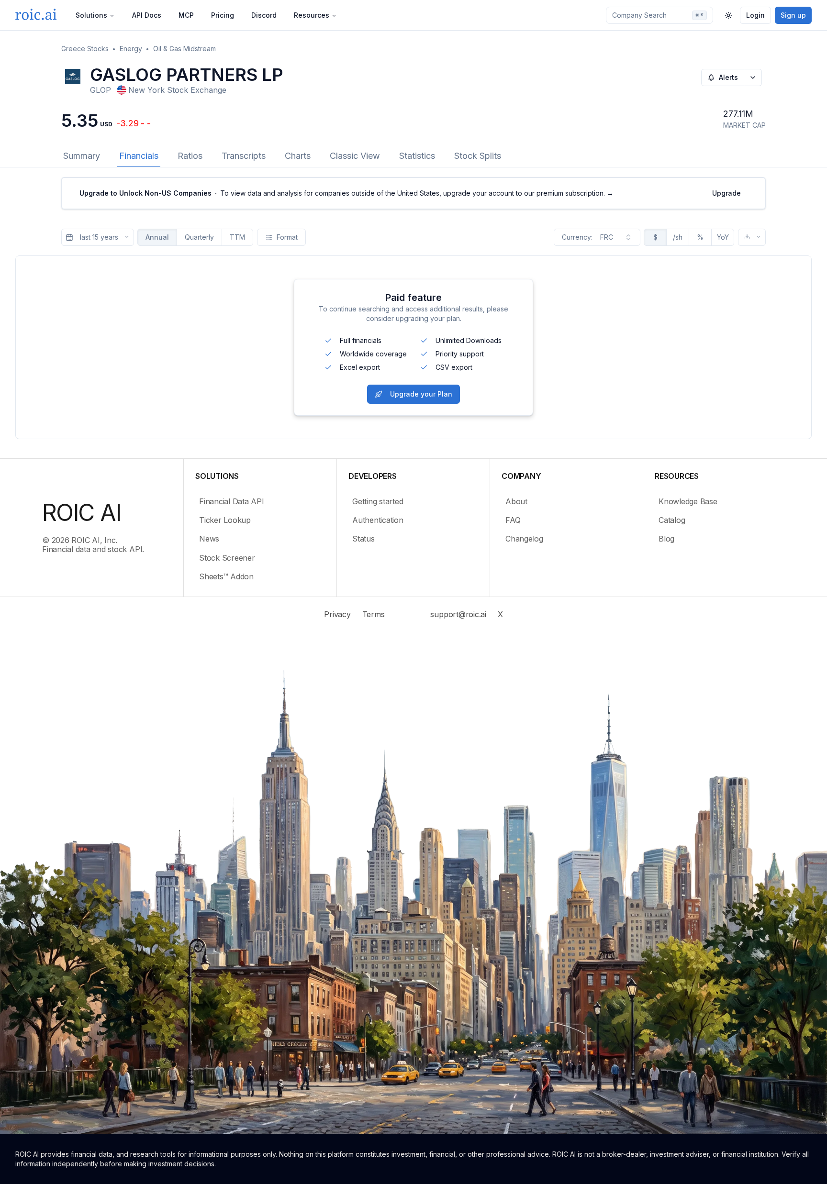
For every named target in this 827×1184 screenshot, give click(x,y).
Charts (298, 156)
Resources (311, 15)
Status (363, 538)
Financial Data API (231, 501)
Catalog (672, 520)
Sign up (793, 15)
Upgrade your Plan (421, 394)
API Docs (146, 15)
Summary (81, 156)
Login (755, 15)
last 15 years (99, 237)
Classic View (355, 156)
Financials (138, 156)
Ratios (190, 156)
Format (287, 237)
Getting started (377, 501)
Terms (373, 614)
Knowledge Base (688, 501)
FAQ (512, 520)
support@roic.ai (458, 614)
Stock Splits (477, 156)
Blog (666, 538)
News (209, 538)
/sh (677, 237)
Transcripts (244, 156)
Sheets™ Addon (226, 576)
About (516, 501)
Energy (131, 48)
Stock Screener (227, 558)
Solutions (91, 15)
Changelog (524, 538)
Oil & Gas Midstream (184, 48)
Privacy (337, 614)
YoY (723, 237)
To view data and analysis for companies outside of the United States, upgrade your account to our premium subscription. (346, 193)
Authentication (377, 520)
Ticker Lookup (225, 520)
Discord (264, 15)
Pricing (222, 15)
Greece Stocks (85, 48)
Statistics (417, 156)
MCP (186, 15)
